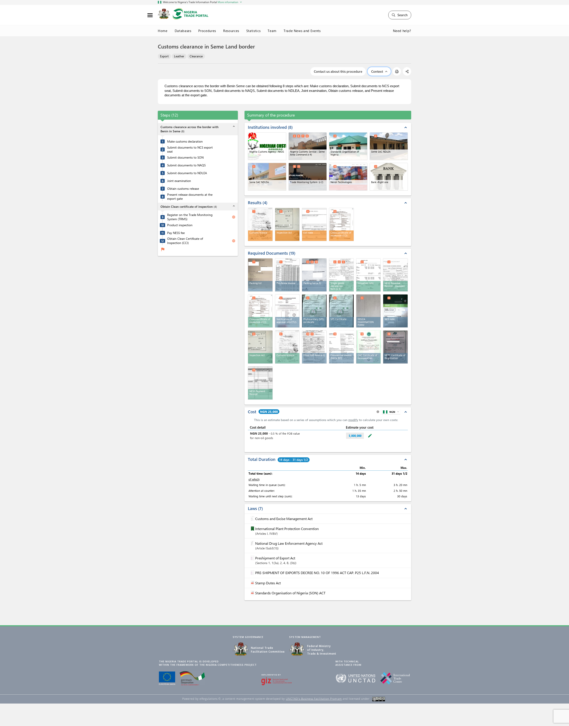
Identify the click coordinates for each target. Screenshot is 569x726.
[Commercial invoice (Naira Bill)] (341, 346)
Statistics (253, 30)
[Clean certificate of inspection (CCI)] (260, 311)
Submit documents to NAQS (186, 165)
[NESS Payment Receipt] (260, 383)
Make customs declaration (185, 141)
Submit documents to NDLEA (187, 173)
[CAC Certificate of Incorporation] (368, 346)
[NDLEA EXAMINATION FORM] (368, 311)
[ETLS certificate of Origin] (287, 311)
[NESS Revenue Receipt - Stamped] (395, 275)
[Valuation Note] (368, 275)
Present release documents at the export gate (189, 196)
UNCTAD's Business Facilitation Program (314, 699)
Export (164, 56)
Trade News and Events (302, 30)
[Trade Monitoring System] (308, 177)
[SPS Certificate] (341, 311)
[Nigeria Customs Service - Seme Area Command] (308, 146)
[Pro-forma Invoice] (287, 275)
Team (272, 30)
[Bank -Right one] (389, 177)
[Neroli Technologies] (348, 177)
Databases (183, 30)
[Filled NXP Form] (314, 347)
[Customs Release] (287, 347)
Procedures (207, 30)
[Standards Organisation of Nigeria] (348, 146)
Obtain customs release (183, 189)
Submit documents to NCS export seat (190, 149)
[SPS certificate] (314, 311)
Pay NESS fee (176, 233)
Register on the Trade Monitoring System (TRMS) (189, 217)
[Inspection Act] (260, 347)
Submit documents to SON (185, 157)
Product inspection (179, 225)
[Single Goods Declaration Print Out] (341, 275)
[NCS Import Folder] (395, 311)
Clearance (196, 56)
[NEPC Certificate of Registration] (395, 347)
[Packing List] (260, 275)
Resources (231, 30)
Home (163, 30)
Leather (179, 56)
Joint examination (179, 181)
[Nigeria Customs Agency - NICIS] (267, 146)
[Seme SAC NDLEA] (389, 146)
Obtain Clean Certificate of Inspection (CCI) (185, 241)
